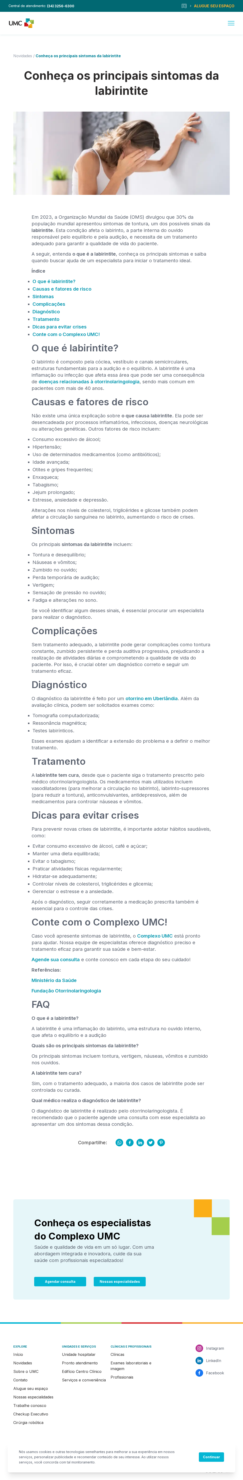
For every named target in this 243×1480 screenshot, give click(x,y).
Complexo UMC (155, 936)
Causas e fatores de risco (62, 289)
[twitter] (150, 1142)
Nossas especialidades (120, 1281)
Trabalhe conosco (29, 1405)
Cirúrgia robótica (28, 1422)
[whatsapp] (119, 1142)
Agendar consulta (60, 1281)
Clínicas (117, 1354)
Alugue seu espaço (30, 1388)
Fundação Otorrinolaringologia (67, 991)
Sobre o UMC (25, 1371)
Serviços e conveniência (84, 1380)
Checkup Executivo (30, 1414)
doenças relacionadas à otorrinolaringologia (89, 381)
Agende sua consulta (56, 959)
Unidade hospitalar (79, 1354)
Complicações (49, 304)
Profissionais (122, 1377)
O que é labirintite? (54, 281)
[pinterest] (161, 1142)
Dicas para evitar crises (60, 327)
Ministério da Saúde (54, 980)
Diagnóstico (46, 311)
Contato (20, 1380)
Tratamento (46, 319)
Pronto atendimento (80, 1363)
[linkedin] (140, 1142)
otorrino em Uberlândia (152, 698)
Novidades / (24, 55)
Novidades (22, 1363)
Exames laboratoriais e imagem (131, 1366)
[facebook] (130, 1142)
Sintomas (43, 296)
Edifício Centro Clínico (82, 1371)
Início (18, 1354)
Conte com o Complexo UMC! (66, 334)
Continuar (211, 1457)
